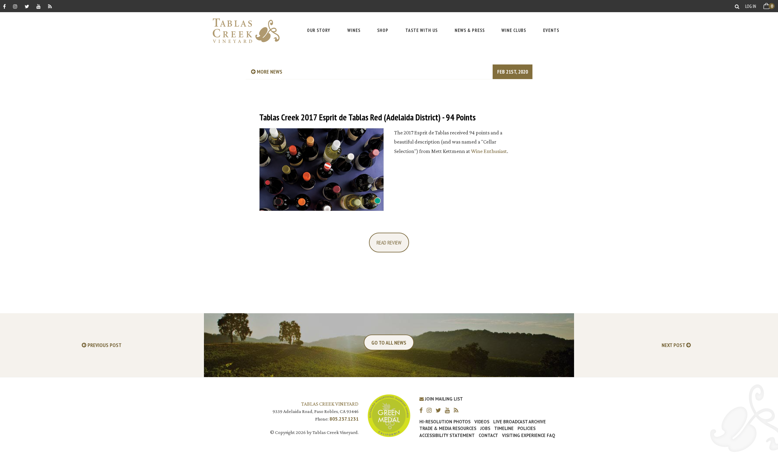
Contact (488, 435)
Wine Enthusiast (489, 151)
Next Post (674, 345)
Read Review (389, 242)
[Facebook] (4, 6)
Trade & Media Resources (447, 428)
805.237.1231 (344, 419)
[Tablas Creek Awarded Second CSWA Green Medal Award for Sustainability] (389, 415)
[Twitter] (27, 6)
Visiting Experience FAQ (528, 435)
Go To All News (388, 342)
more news (269, 71)
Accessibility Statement (447, 435)
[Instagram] (15, 6)
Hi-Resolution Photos (444, 422)
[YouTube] (38, 6)
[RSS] (50, 6)
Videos (481, 422)
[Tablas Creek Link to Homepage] (243, 30)
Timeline (504, 428)
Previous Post (104, 345)
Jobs (485, 428)
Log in (750, 6)
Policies (526, 428)
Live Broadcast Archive (519, 422)
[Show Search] (737, 6)
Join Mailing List (443, 399)
